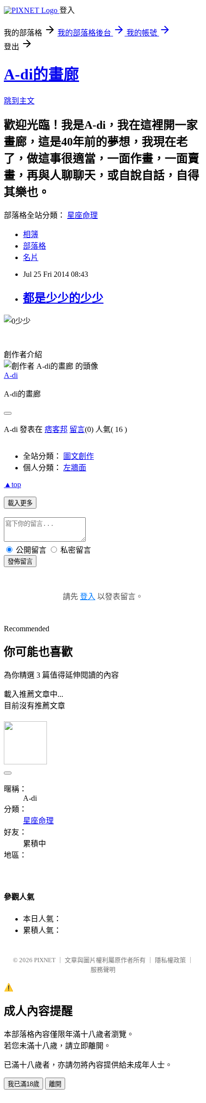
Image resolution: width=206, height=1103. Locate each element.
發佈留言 (20, 561)
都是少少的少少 (63, 298)
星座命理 (82, 215)
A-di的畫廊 (41, 74)
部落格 (34, 246)
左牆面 (74, 468)
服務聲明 (103, 969)
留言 (77, 429)
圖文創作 (78, 456)
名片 (30, 257)
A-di (11, 375)
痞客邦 (56, 429)
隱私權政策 (170, 960)
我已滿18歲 (23, 1084)
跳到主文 (19, 101)
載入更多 (20, 503)
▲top (12, 484)
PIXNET (45, 960)
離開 (55, 1084)
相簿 (30, 234)
